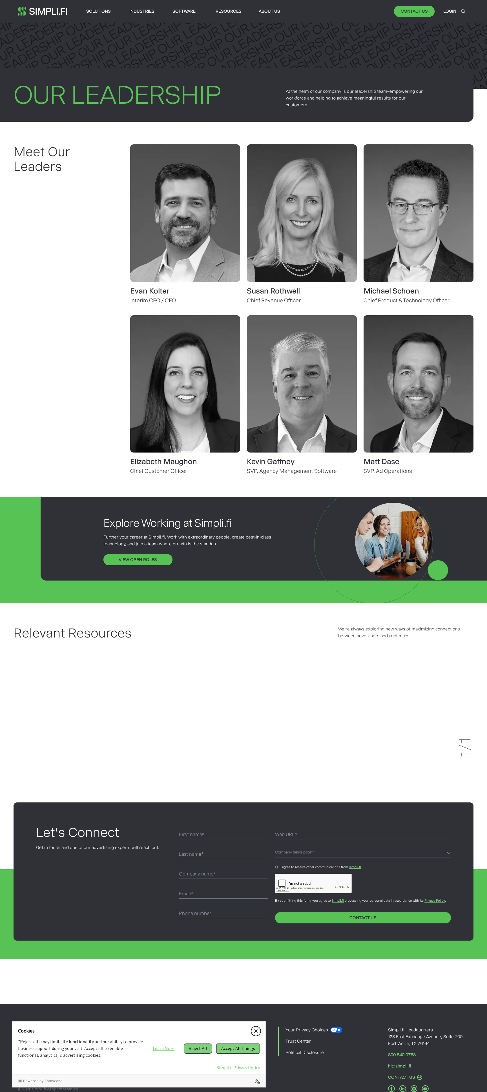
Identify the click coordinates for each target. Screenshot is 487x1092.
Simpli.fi (355, 867)
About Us (269, 11)
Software (184, 11)
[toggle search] (463, 11)
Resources (229, 11)
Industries (141, 11)
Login (449, 11)
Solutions (98, 11)
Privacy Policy (434, 901)
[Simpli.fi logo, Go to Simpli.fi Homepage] (42, 11)
